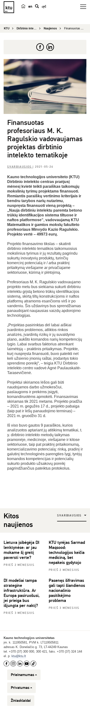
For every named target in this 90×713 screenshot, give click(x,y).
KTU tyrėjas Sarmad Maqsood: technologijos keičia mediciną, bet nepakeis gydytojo (67, 552)
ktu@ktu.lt (19, 656)
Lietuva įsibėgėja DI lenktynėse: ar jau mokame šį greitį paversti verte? (21, 550)
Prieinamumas (22, 674)
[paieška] (37, 6)
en (30, 6)
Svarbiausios (20, 167)
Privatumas (20, 687)
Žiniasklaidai (21, 700)
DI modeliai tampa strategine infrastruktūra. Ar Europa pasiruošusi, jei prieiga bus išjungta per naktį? (22, 593)
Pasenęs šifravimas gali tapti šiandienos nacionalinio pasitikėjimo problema (67, 590)
